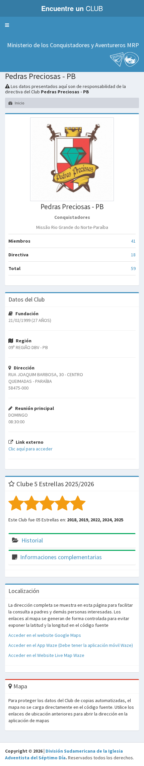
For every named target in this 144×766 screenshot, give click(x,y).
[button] (7, 25)
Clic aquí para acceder (30, 449)
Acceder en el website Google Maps (44, 635)
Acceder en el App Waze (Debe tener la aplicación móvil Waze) (70, 645)
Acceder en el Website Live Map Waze (46, 655)
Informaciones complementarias (61, 557)
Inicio (19, 102)
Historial (32, 540)
